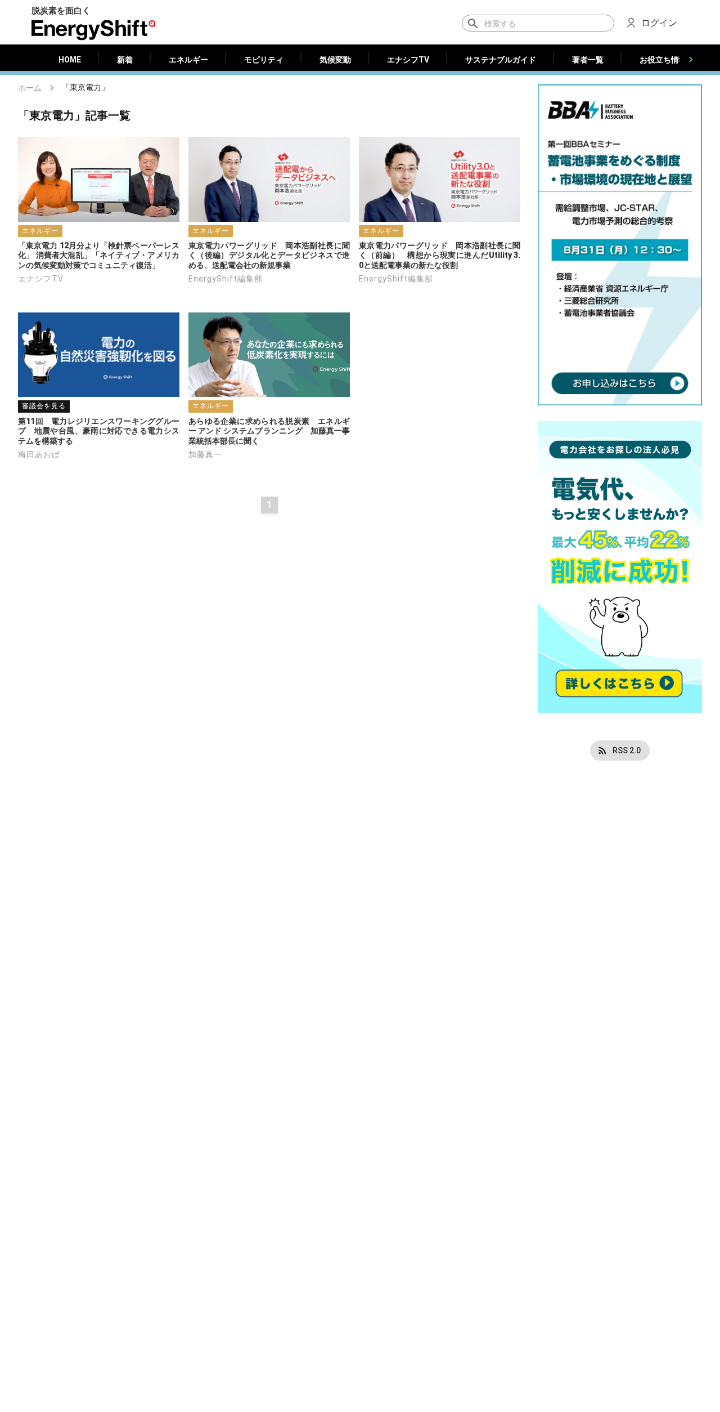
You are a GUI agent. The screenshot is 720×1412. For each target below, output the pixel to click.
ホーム (30, 87)
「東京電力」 (85, 87)
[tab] (69, 59)
